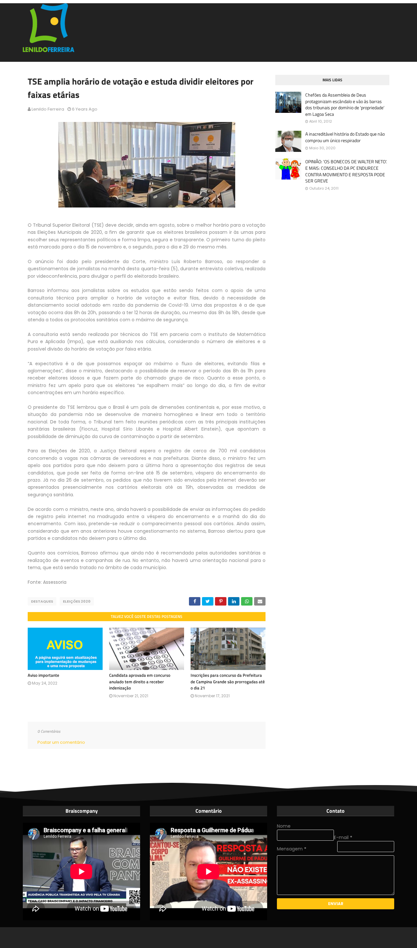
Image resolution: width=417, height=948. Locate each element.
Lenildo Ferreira (48, 109)
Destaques (42, 601)
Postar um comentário (61, 742)
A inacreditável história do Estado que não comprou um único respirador (345, 137)
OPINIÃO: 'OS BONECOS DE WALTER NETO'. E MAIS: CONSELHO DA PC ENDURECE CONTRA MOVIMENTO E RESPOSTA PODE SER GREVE (346, 171)
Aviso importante (43, 675)
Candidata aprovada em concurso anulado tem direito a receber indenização (139, 681)
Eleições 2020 (77, 601)
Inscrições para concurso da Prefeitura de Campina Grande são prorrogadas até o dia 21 (228, 681)
